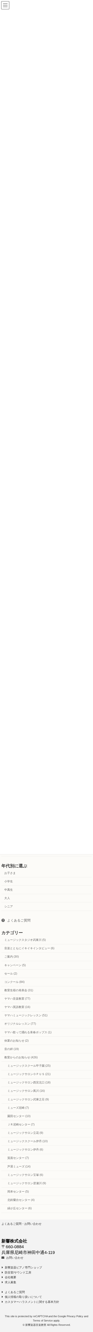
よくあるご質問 (18, 920)
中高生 (8, 889)
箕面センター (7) (18, 1158)
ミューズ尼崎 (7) (18, 1107)
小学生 (8, 881)
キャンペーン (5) (15, 965)
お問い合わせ (14, 1257)
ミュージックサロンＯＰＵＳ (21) (29, 1074)
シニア (8, 906)
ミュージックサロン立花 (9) (25, 1133)
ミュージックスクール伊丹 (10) (27, 1141)
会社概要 (10, 1277)
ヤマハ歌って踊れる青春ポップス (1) (28, 1032)
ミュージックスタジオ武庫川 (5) (25, 940)
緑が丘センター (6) (19, 1208)
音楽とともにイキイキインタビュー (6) (29, 948)
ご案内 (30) (11, 956)
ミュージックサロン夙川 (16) (26, 1090)
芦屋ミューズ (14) (19, 1166)
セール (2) (10, 973)
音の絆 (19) (11, 1049)
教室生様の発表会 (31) (18, 990)
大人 (7, 898)
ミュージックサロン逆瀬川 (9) (26, 1183)
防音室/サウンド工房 (17, 1272)
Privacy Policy (75, 1316)
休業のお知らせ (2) (16, 1040)
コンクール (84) (14, 982)
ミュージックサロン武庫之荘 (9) (28, 1099)
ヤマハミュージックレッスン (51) (25, 1015)
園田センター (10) (19, 1116)
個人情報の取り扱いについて (23, 1297)
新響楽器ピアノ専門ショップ (23, 1267)
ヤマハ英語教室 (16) (17, 1007)
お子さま (10, 872)
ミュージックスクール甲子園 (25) (29, 1065)
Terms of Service (43, 1320)
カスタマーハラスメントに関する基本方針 (31, 1301)
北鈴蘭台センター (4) (21, 1200)
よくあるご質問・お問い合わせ (21, 1223)
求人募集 (10, 1282)
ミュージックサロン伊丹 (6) (25, 1149)
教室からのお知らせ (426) (21, 1057)
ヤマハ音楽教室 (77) (17, 998)
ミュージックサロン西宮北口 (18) (29, 1082)
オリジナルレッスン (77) (20, 1023)
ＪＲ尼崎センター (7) (21, 1124)
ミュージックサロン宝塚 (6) (25, 1174)
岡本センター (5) (18, 1191)
